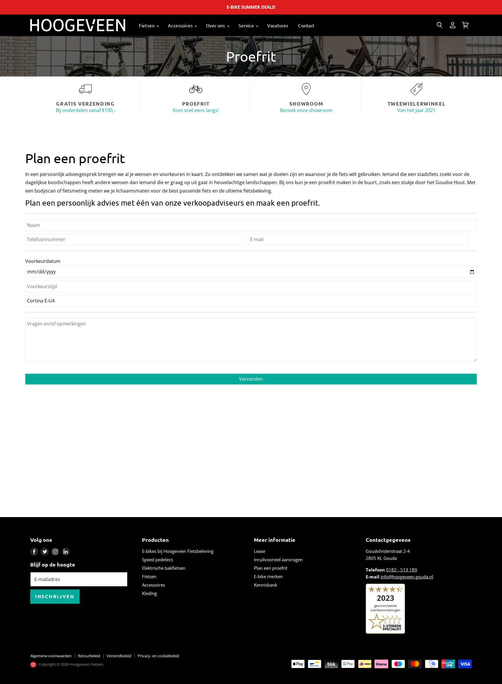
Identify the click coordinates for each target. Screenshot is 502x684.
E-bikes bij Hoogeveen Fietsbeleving (178, 551)
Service (247, 25)
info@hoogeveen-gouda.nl (407, 577)
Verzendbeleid (119, 655)
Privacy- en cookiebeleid (158, 655)
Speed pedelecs (157, 559)
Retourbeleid (89, 655)
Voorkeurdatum (42, 261)
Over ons (216, 25)
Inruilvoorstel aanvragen (278, 559)
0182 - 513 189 (401, 570)
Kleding (149, 593)
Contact (306, 25)
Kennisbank (265, 585)
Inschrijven (55, 596)
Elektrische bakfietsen (163, 568)
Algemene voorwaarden (50, 655)
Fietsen (147, 25)
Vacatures (277, 25)
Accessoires (181, 25)
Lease (259, 551)
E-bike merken (268, 576)
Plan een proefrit (270, 568)
